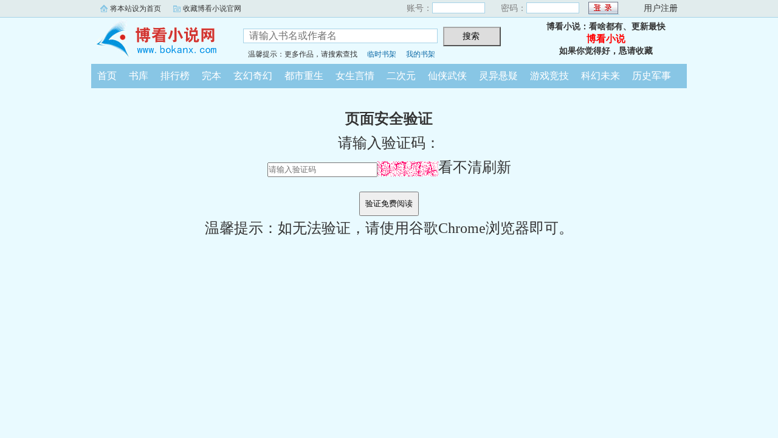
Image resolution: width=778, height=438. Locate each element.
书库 (138, 76)
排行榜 (175, 76)
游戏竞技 (549, 76)
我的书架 (420, 54)
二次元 (401, 76)
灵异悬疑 (498, 76)
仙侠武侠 (447, 76)
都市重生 (303, 76)
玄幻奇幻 (252, 76)
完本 (211, 76)
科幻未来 (600, 76)
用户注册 (661, 8)
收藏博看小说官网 (212, 8)
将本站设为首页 (135, 8)
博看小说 (158, 39)
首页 (107, 76)
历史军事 (651, 76)
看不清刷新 (474, 167)
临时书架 (381, 54)
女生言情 (355, 76)
